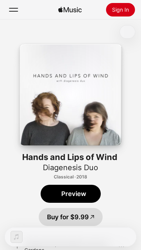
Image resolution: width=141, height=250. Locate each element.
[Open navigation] (13, 9)
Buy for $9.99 (68, 217)
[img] (70, 9)
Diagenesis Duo (70, 167)
